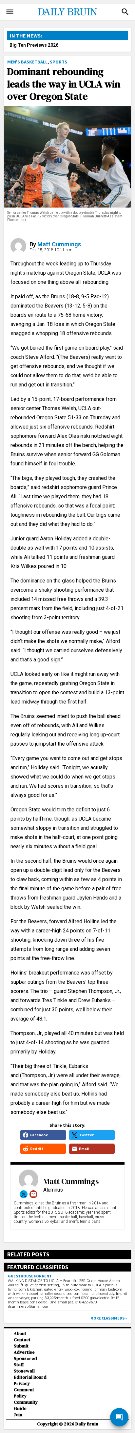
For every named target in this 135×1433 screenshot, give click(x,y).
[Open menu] (10, 12)
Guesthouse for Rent (30, 1275)
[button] (125, 12)
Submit (21, 1346)
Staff (19, 1365)
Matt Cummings (59, 244)
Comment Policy (24, 1393)
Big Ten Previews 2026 (34, 45)
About (20, 1333)
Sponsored (25, 1358)
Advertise (24, 1352)
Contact (22, 1340)
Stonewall (24, 1371)
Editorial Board (30, 1377)
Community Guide (26, 1405)
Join (18, 1415)
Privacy (22, 1383)
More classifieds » (108, 1318)
